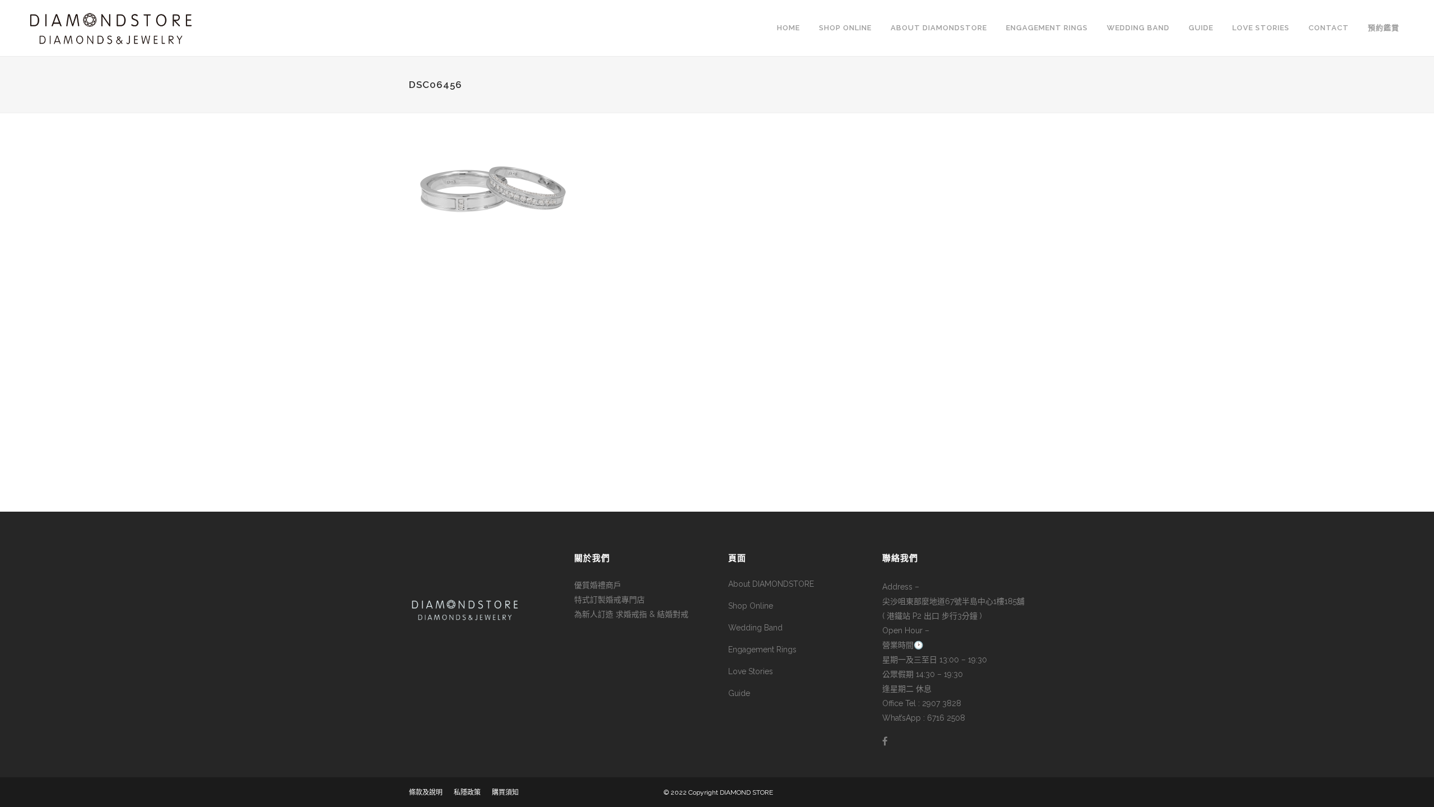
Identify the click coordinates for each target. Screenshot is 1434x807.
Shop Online (750, 605)
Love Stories (750, 671)
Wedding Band (755, 627)
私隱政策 (467, 792)
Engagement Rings (762, 649)
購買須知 (505, 792)
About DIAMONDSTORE (771, 583)
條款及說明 (426, 792)
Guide (739, 693)
